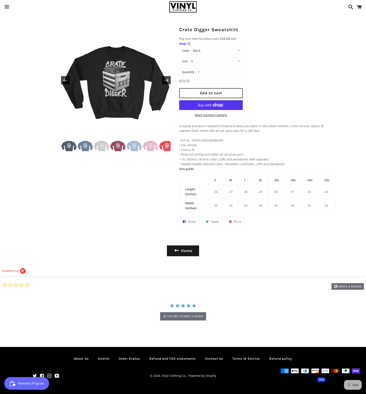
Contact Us (214, 359)
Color (185, 51)
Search (104, 359)
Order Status (129, 359)
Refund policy (280, 359)
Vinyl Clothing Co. (174, 376)
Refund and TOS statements (172, 359)
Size (185, 61)
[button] (347, 286)
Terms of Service (246, 359)
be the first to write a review (183, 316)
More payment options (211, 115)
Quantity (188, 72)
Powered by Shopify (202, 376)
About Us (81, 359)
